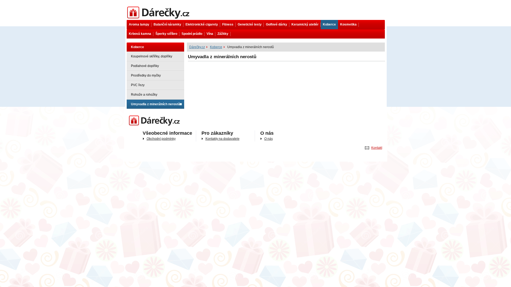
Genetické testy (250, 24)
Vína (210, 34)
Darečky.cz (134, 116)
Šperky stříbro (166, 34)
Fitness (227, 24)
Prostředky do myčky (146, 75)
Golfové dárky (276, 24)
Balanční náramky (167, 24)
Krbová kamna (140, 34)
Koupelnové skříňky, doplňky (151, 56)
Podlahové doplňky (145, 66)
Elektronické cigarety (202, 24)
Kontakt (376, 148)
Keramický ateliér (305, 24)
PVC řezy (138, 85)
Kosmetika (348, 24)
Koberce (329, 24)
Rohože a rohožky (144, 94)
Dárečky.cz (134, 7)
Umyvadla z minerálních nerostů (155, 104)
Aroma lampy (139, 24)
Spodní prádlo (192, 34)
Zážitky (222, 34)
